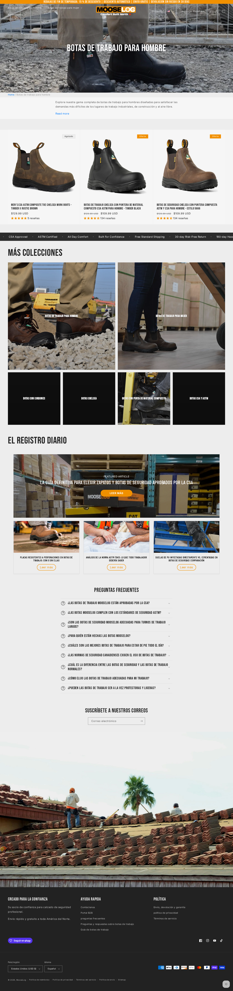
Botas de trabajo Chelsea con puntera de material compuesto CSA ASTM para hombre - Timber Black (113, 206)
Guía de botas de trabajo (95, 929)
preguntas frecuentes (93, 918)
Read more (62, 113)
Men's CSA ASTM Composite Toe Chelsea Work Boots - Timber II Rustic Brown (41, 206)
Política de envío (107, 980)
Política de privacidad (63, 980)
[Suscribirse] (141, 721)
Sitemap (122, 980)
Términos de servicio (165, 918)
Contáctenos (88, 907)
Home (11, 94)
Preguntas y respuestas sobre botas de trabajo (107, 924)
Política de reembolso (39, 980)
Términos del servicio (86, 980)
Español (52, 968)
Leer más (116, 493)
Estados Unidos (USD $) (23, 968)
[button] (26, 7)
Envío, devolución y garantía (169, 907)
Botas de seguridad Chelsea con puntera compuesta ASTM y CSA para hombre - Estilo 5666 (187, 206)
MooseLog (21, 980)
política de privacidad (166, 912)
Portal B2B (87, 912)
